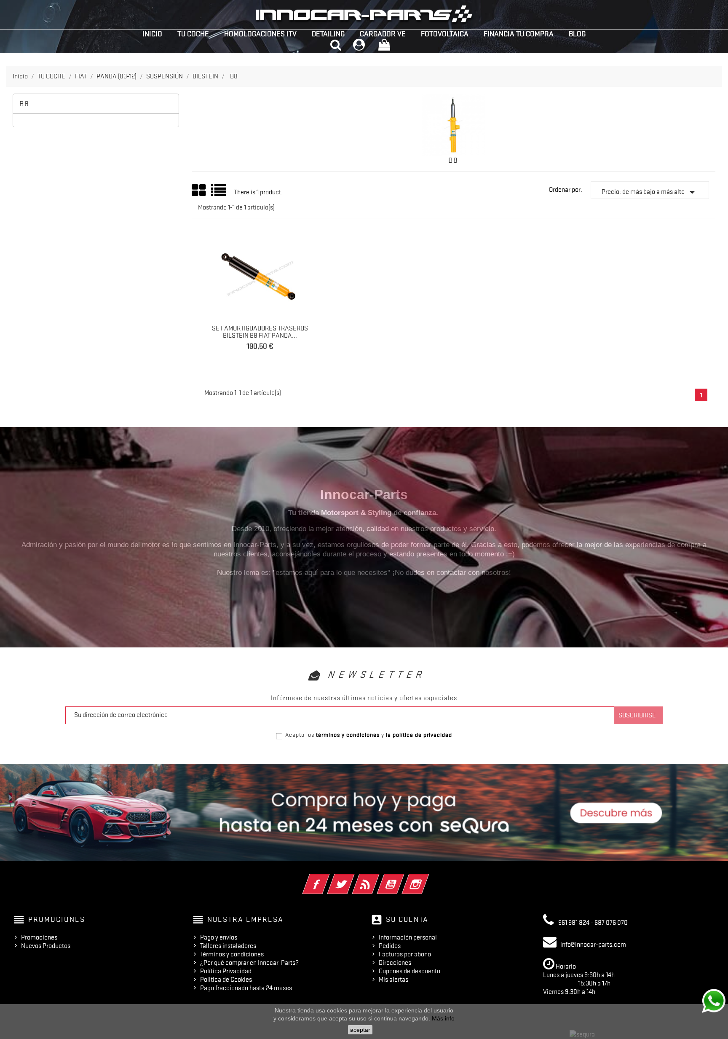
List (219, 193)
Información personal (408, 937)
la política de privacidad (419, 734)
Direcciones (395, 963)
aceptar (360, 1029)
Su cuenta (407, 919)
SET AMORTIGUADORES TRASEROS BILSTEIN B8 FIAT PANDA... (260, 332)
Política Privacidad (226, 971)
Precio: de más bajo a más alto (650, 192)
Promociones (39, 937)
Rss (377, 878)
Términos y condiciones (232, 954)
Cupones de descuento (409, 971)
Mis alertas (393, 979)
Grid (199, 190)
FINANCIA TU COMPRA (519, 34)
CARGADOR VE (383, 34)
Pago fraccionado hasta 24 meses (246, 988)
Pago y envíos (218, 937)
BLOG (577, 34)
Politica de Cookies (226, 979)
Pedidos (390, 946)
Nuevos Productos (45, 946)
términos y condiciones (348, 734)
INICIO (152, 34)
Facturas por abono (405, 954)
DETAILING (328, 34)
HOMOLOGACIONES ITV (260, 34)
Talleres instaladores (228, 946)
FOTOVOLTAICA (444, 34)
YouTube (402, 878)
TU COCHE (193, 34)
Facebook (327, 878)
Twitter (352, 878)
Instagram (427, 878)
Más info (443, 1018)
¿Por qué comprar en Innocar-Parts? (249, 963)
